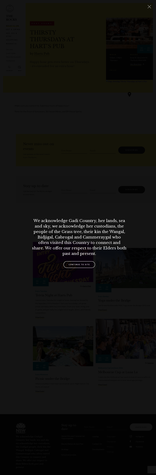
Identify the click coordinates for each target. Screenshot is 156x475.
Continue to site (79, 264)
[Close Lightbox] (149, 6)
